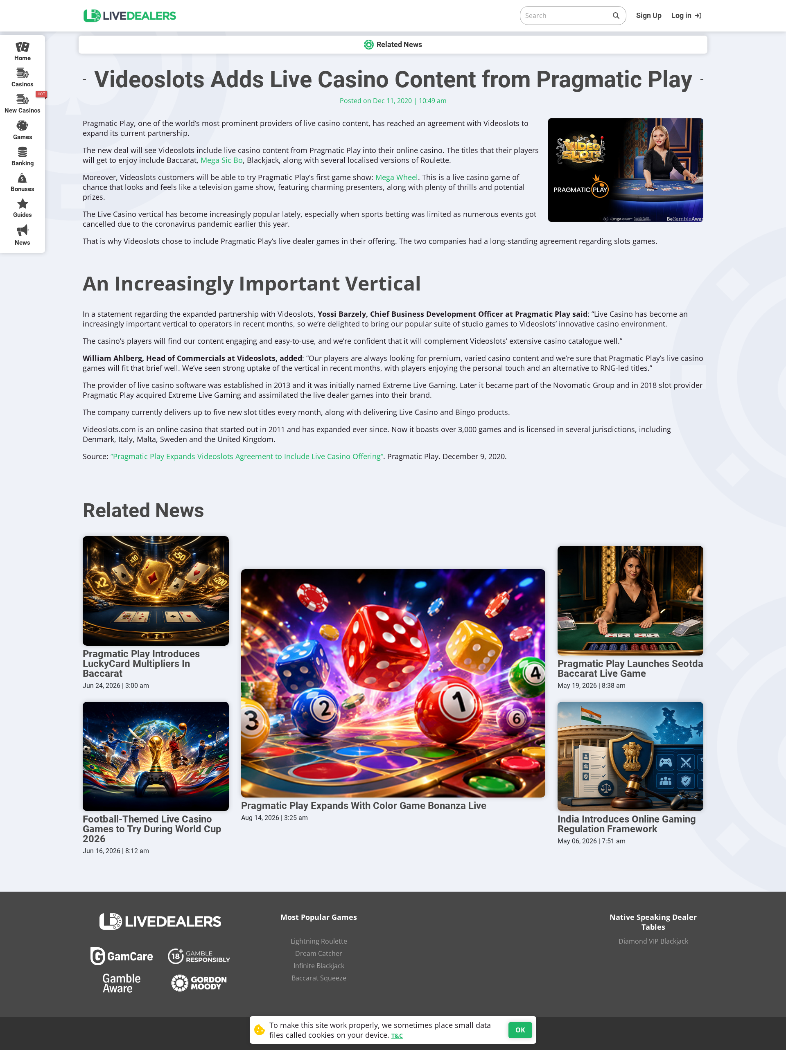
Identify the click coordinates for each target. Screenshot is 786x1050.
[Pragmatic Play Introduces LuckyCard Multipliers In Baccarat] (156, 590)
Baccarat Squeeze (318, 977)
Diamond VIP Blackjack (653, 941)
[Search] (616, 15)
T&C (397, 1035)
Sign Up (649, 15)
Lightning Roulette (319, 941)
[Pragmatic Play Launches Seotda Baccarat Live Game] (631, 600)
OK (520, 1029)
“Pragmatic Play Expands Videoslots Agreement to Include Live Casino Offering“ (247, 456)
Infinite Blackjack (319, 965)
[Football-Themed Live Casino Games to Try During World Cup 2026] (156, 756)
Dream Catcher (318, 953)
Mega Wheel (396, 177)
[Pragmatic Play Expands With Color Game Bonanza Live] (393, 683)
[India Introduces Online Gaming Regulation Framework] (631, 756)
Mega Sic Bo (222, 160)
